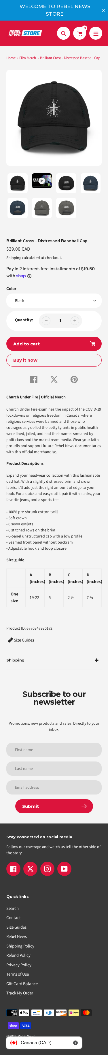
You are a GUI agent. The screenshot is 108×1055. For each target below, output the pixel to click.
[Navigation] (95, 33)
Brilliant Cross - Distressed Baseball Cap (70, 57)
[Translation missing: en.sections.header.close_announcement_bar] (104, 10)
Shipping (13, 257)
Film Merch (27, 57)
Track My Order (19, 993)
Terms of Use (17, 974)
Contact (13, 917)
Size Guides (16, 927)
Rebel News (16, 936)
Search (12, 908)
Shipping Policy (20, 946)
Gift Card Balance (22, 983)
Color (11, 288)
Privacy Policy (18, 964)
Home (11, 57)
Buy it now (25, 360)
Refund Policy (18, 955)
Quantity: (24, 319)
